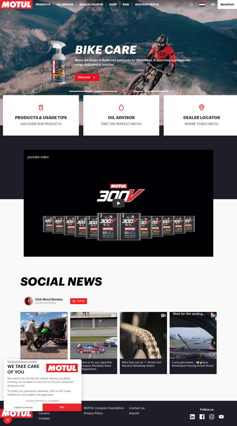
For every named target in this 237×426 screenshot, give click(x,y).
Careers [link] (44, 413)
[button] (7, 419)
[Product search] (191, 4)
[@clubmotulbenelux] (28, 301)
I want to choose (23, 407)
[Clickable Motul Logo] (16, 4)
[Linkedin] (192, 416)
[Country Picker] (202, 4)
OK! (62, 407)
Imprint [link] (134, 413)
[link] (113, 4)
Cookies (44, 418)
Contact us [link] (137, 408)
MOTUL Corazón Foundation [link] (104, 408)
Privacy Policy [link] (93, 413)
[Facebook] (202, 416)
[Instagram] (211, 416)
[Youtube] (221, 416)
